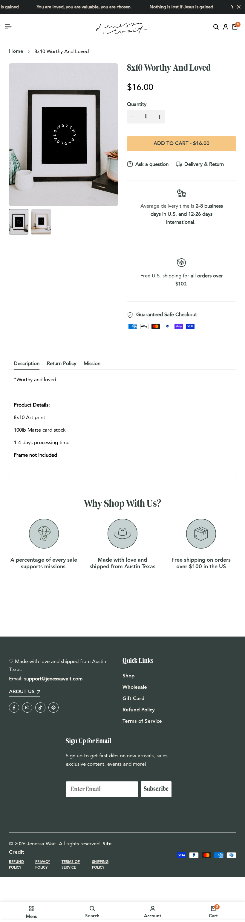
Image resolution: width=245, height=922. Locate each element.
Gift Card (133, 698)
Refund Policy (138, 710)
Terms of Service (142, 721)
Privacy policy (42, 865)
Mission (92, 363)
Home (16, 51)
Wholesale (134, 687)
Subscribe (156, 789)
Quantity (136, 104)
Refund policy (16, 865)
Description (26, 363)
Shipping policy (100, 865)
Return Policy (61, 363)
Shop (128, 676)
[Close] (238, 7)
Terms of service (71, 865)
